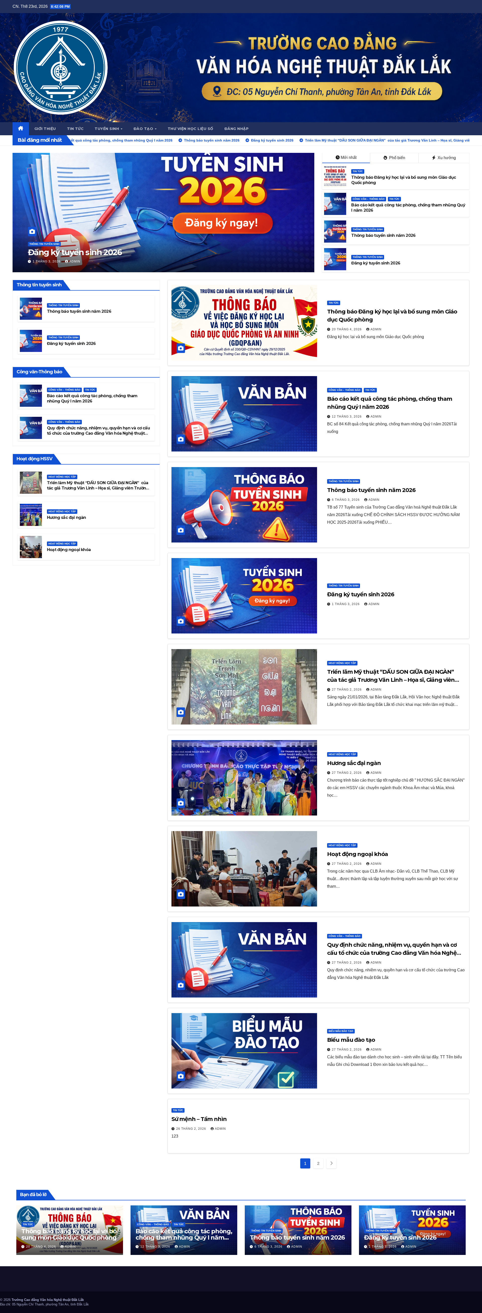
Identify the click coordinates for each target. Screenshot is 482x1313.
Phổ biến (396, 158)
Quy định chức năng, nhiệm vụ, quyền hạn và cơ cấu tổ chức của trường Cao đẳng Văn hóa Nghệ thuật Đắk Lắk (98, 433)
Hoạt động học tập (157, 234)
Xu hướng (446, 158)
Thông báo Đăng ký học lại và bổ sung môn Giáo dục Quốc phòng (69, 1234)
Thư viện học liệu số (190, 128)
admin (191, 261)
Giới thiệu (45, 128)
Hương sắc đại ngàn (66, 517)
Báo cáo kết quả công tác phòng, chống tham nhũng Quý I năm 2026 (184, 1237)
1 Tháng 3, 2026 (346, 604)
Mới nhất (348, 157)
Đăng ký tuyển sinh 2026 (375, 263)
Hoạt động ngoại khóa (69, 549)
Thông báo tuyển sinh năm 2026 (383, 235)
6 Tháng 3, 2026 (346, 500)
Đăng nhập (236, 128)
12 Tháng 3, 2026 (347, 416)
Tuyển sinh (107, 128)
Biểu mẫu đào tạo (341, 1031)
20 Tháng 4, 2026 (347, 329)
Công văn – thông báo (369, 199)
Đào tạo (144, 128)
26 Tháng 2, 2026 (191, 1128)
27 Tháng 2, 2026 (162, 261)
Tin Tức (358, 171)
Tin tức (75, 128)
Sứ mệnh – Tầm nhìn (199, 1119)
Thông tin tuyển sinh (368, 229)
